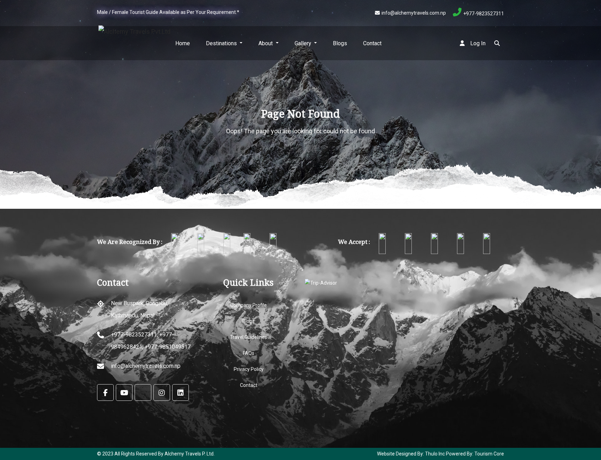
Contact (372, 43)
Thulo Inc (434, 454)
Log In (477, 43)
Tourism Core (489, 454)
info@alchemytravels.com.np (414, 13)
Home (182, 43)
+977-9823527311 (483, 13)
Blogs (340, 43)
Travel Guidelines (248, 337)
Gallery (304, 43)
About (266, 43)
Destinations (222, 43)
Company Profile (248, 305)
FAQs (248, 353)
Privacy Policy (249, 369)
